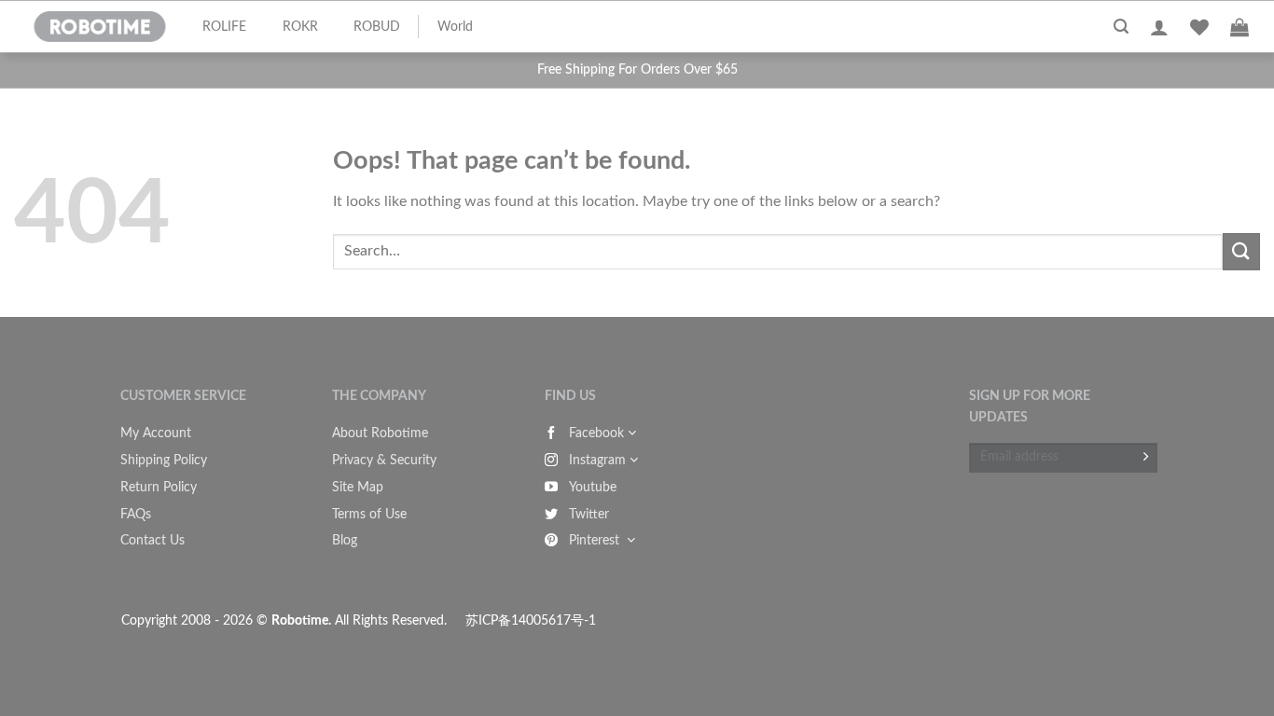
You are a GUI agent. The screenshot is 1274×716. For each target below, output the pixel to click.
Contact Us (152, 540)
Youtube (592, 487)
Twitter (589, 514)
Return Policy (158, 487)
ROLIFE (224, 27)
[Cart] (1239, 27)
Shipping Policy (163, 460)
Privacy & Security (384, 460)
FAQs (135, 514)
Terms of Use (369, 514)
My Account (155, 433)
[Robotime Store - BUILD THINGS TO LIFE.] (99, 27)
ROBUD (376, 27)
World (455, 27)
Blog (344, 540)
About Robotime (380, 433)
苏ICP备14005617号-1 (530, 620)
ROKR (300, 27)
